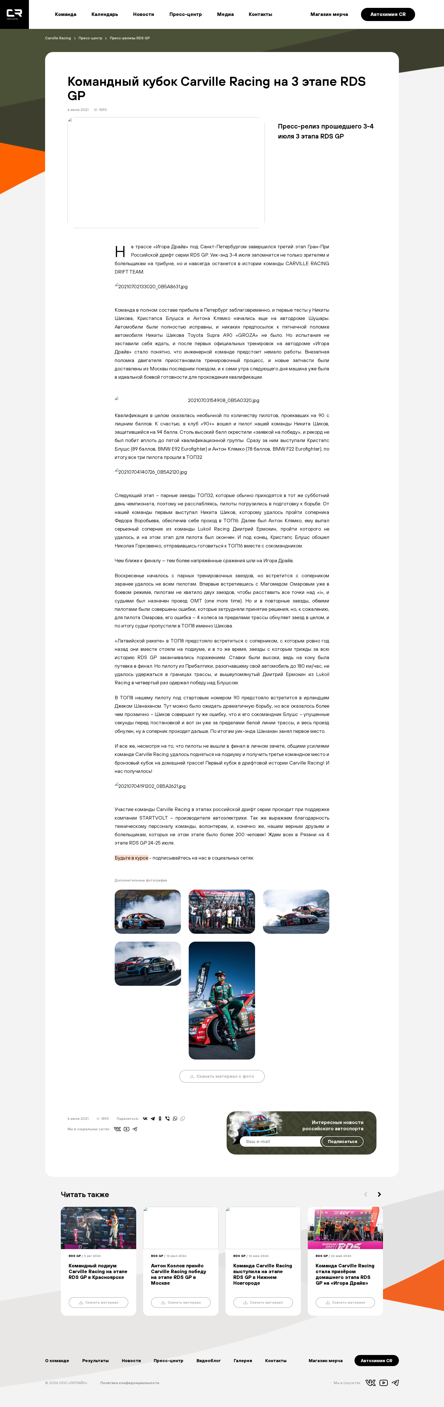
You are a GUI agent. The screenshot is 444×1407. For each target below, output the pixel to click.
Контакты (260, 14)
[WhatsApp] (175, 1118)
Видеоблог (209, 1360)
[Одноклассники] (160, 1118)
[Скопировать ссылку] (182, 1118)
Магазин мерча (329, 14)
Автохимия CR (388, 14)
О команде (57, 1360)
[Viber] (167, 1118)
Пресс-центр (186, 14)
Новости (143, 14)
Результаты (95, 1360)
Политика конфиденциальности (129, 1383)
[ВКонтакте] (145, 1118)
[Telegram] (152, 1118)
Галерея (243, 1360)
